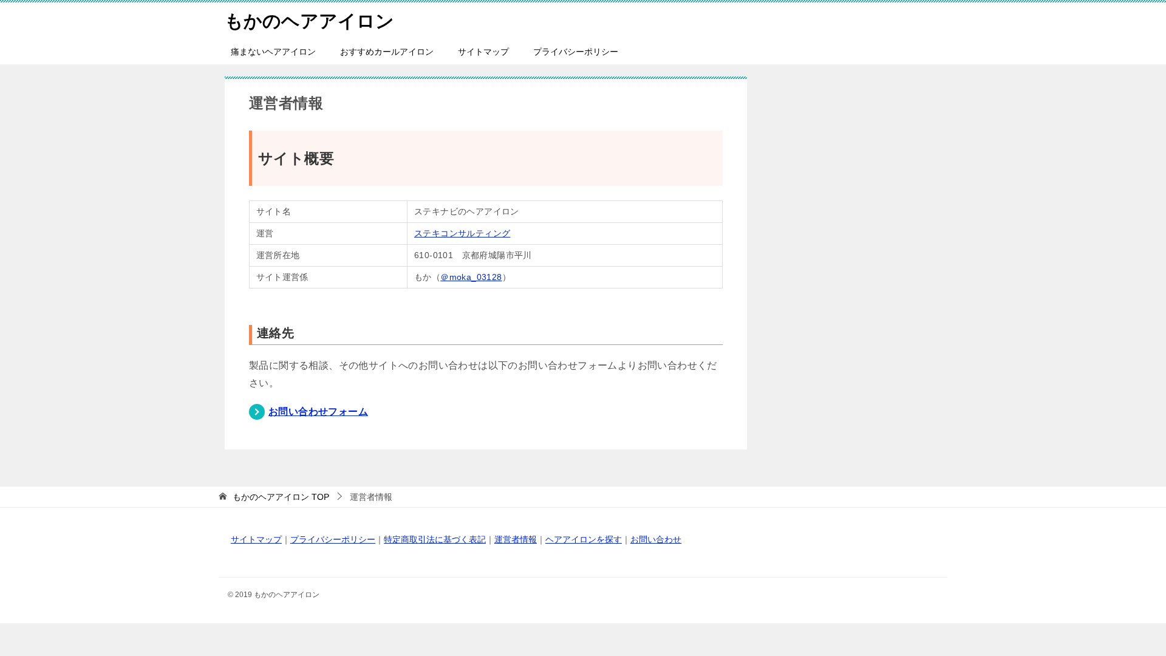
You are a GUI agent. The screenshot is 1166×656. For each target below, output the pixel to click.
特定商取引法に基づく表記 (435, 539)
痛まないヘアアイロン (273, 51)
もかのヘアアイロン (309, 21)
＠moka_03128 (471, 277)
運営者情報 (515, 539)
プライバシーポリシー (575, 51)
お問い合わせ (655, 539)
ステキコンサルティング (462, 233)
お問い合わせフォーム (318, 411)
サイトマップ (483, 51)
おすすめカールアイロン (387, 51)
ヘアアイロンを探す (583, 539)
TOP (281, 497)
